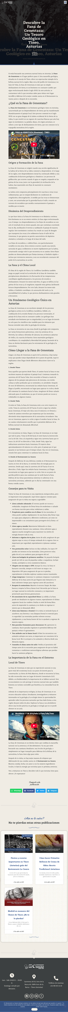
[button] (65, 2)
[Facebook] (27, 996)
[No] (65, 1006)
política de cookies (30, 1006)
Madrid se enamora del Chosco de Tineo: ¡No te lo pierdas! (18, 915)
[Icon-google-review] (41, 996)
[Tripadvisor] (36, 996)
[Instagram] (31, 996)
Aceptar (34, 1009)
